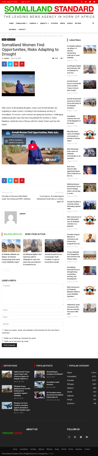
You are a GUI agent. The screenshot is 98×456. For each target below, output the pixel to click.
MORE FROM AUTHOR (35, 234)
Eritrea (78, 23)
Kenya (62, 23)
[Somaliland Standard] (49, 12)
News (11, 36)
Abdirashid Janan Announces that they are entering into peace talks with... (73, 309)
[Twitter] (90, 2)
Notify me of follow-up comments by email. (20, 338)
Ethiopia (54, 23)
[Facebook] (82, 2)
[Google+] (86, 2)
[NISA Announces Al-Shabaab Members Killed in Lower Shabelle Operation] (89, 290)
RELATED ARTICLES (13, 234)
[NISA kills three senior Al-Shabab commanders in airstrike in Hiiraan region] (89, 134)
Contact (22, 29)
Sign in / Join (26, 2)
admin (6, 58)
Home (11, 23)
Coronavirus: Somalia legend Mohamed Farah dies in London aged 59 (50, 199)
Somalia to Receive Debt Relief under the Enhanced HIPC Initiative (16, 197)
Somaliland (21, 23)
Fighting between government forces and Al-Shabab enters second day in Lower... (74, 188)
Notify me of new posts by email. (16, 341)
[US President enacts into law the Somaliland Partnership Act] (39, 394)
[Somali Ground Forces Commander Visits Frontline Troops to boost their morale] (54, 245)
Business (12, 29)
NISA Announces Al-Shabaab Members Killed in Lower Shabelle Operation (73, 291)
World (70, 23)
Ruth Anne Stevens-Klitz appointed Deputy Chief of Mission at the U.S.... (74, 171)
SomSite (51, 454)
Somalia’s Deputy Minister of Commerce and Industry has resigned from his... (74, 239)
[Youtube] (94, 2)
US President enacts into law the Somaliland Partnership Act (55, 395)
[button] (93, 23)
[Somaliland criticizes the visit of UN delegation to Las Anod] (89, 119)
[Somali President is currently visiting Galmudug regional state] (89, 205)
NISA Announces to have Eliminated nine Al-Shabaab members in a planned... (74, 221)
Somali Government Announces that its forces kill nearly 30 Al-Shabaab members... (74, 103)
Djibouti (43, 23)
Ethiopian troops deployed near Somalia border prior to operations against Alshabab (22, 390)
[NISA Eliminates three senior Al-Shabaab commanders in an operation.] (89, 152)
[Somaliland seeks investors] (39, 384)
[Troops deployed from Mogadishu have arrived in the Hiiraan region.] (89, 255)
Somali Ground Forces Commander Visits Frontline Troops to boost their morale (74, 85)
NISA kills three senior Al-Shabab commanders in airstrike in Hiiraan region (73, 136)
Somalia (32, 23)
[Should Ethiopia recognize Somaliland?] (39, 374)
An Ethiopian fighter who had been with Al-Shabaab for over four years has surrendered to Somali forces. (32, 259)
